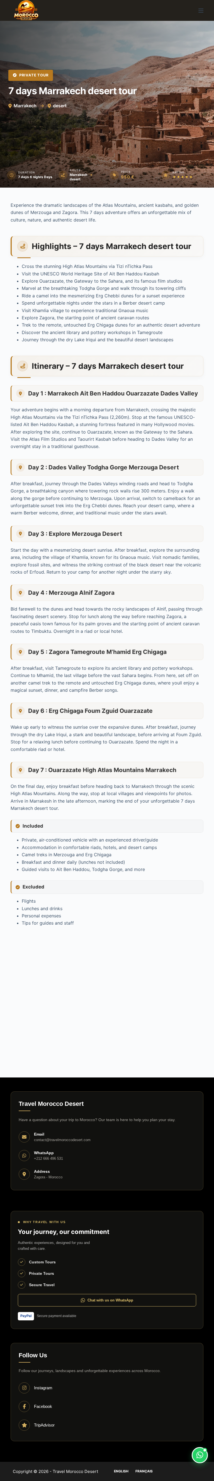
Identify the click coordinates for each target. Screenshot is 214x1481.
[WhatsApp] (200, 1455)
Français (144, 1471)
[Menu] (200, 10)
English (121, 1471)
